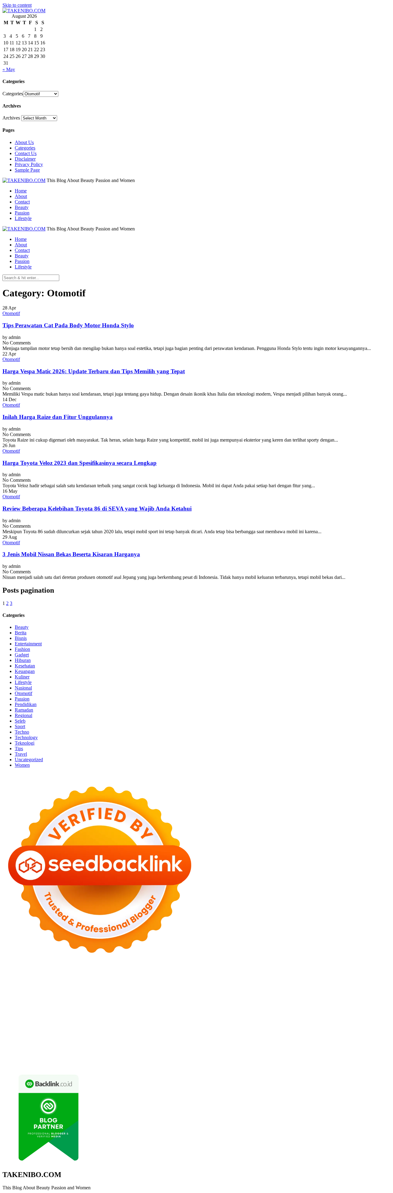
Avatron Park (352, 980)
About (21, 196)
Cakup (358, 1047)
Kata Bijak (371, 986)
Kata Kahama (92, 986)
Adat (25, 1047)
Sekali (43, 1058)
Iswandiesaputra (246, 1030)
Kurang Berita (295, 1036)
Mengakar (40, 1052)
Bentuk (298, 1047)
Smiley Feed (177, 1002)
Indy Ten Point (242, 1013)
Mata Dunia (362, 1025)
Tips (19, 748)
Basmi (168, 1047)
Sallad (253, 997)
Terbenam (235, 1047)
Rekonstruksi (321, 997)
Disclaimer (25, 158)
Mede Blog (144, 1008)
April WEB (103, 991)
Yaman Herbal (157, 1019)
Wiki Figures (318, 975)
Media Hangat (16, 1063)
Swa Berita (259, 986)
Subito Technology (286, 975)
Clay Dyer (368, 1019)
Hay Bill (28, 1025)
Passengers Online (231, 980)
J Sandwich (99, 1025)
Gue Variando (63, 1019)
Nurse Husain (60, 997)
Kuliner (22, 676)
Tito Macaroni (225, 1025)
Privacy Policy (29, 164)
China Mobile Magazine (25, 1002)
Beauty (22, 207)
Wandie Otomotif (74, 1036)
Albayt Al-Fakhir (300, 980)
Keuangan (25, 671)
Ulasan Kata (203, 1052)
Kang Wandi (44, 1036)
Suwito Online (149, 1030)
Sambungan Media (111, 1058)
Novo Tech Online (157, 997)
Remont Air (49, 1025)
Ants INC (202, 980)
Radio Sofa (202, 1030)
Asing (133, 1047)
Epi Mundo (67, 986)
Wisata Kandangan (164, 1036)
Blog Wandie (196, 1036)
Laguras (83, 1002)
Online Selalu (139, 1041)
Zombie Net (126, 997)
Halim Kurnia (227, 1041)
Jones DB (284, 1025)
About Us (24, 142)
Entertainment (28, 643)
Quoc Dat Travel (266, 980)
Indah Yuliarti (277, 1041)
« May (8, 69)
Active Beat (183, 1019)
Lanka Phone (151, 975)
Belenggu (268, 1047)
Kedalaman (325, 1052)
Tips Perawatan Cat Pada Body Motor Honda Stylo (68, 325)
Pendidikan (26, 704)
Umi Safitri (252, 1041)
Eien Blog (236, 997)
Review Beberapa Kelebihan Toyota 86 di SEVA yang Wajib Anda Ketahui (97, 508)
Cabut (329, 1047)
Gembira (364, 1052)
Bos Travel (339, 1025)
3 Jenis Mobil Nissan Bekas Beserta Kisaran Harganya (71, 554)
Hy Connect (294, 991)
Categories (12, 93)
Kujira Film (29, 1008)
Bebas (252, 1047)
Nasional (23, 687)
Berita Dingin (201, 1058)
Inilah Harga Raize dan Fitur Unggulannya (57, 417)
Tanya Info (371, 1058)
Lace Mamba (221, 975)
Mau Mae (54, 1030)
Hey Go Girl (195, 975)
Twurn (48, 986)
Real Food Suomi (89, 1013)
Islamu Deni (210, 986)
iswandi (221, 1030)
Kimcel (130, 975)
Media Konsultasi (342, 1058)
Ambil (68, 1047)
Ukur (184, 1052)
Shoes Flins (254, 1008)
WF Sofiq (269, 997)
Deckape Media (239, 1019)
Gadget (22, 654)
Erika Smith (228, 1002)
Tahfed (72, 1030)
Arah (145, 1047)
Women (22, 765)
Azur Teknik (54, 975)
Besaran (305, 1052)
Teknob (382, 1025)
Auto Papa (327, 980)
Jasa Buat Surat (358, 991)
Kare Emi (71, 1008)
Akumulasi (85, 1047)
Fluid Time (195, 1008)
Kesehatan (25, 665)
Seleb (20, 721)
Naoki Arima (74, 1025)
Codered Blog (169, 1008)
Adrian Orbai (203, 1002)
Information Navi (257, 1025)
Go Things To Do (193, 1025)
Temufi (9, 1008)
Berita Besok (15, 1041)
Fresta (85, 991)
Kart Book (114, 1002)
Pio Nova (232, 1008)
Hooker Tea (369, 1002)
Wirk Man (90, 1030)
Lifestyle (23, 218)
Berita (20, 632)
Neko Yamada (345, 975)
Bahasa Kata (43, 1063)
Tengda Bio (345, 1002)
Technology (26, 737)
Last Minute (158, 1013)
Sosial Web (40, 1041)
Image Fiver (110, 975)
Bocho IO (347, 1019)
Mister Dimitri (294, 997)
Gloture (133, 1002)
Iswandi (308, 1030)
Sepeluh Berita (309, 1058)
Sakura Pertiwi (198, 1041)
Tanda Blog (282, 1058)
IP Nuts (348, 1013)
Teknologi (24, 743)
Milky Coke (14, 1019)
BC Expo (363, 1008)
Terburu (314, 1047)
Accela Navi (104, 980)
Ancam (104, 1047)
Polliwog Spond (251, 975)
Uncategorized (29, 759)
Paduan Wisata (168, 1041)
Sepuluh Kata (173, 1058)
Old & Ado (38, 1019)
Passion (22, 212)
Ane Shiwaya (95, 1008)
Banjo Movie (323, 1019)
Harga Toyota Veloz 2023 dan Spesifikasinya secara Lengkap (79, 463)
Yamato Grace (183, 986)
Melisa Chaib (307, 986)
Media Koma (377, 1036)
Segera (28, 1058)
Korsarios (135, 1013)
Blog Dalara (29, 986)
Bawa (218, 1047)
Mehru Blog (235, 986)
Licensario (217, 1013)
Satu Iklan (89, 1041)
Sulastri (82, 997)
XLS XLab (131, 1019)
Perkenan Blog (229, 1058)
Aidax (275, 991)
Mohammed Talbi (283, 1008)
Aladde (146, 991)
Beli (208, 1047)
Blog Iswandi (106, 1036)
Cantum (343, 1047)
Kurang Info (268, 1036)
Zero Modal (56, 980)
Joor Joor (311, 1008)
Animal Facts (91, 1019)
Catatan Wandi (16, 1036)
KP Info (260, 991)
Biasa (284, 1047)
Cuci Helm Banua (334, 1030)
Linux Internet (125, 1025)
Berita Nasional (325, 1036)
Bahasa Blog (257, 1058)
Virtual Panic (33, 997)
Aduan (372, 1047)
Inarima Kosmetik (188, 1013)
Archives (11, 117)
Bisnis (21, 638)
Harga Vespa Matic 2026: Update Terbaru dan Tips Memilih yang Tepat (93, 371)
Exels (97, 1002)
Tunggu (170, 1052)
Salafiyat (115, 986)
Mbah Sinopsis (29, 991)
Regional (23, 715)
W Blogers (158, 986)
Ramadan (24, 709)
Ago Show (345, 997)
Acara (372, 1041)
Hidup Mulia (370, 997)
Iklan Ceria (136, 986)
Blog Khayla (132, 1036)
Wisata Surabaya (311, 1025)
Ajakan (9, 1052)
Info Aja (300, 1041)
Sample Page (27, 170)
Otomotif (11, 313)
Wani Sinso (127, 991)
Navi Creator (177, 1030)
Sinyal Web (352, 1036)
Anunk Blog (29, 975)
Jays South (67, 991)
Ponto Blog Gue (336, 1008)
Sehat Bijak (320, 1041)
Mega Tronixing (291, 1002)
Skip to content (17, 5)
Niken (128, 1030)
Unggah (142, 1052)
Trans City (12, 1030)
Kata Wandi (364, 1030)
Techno (22, 732)
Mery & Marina (209, 997)
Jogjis (50, 991)
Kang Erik (34, 1030)
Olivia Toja (282, 986)
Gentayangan (229, 1052)
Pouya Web (120, 1008)
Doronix (173, 975)
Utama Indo (240, 991)
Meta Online (347, 986)
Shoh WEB (102, 997)
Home (21, 190)
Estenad (315, 991)
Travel (21, 754)
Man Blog (111, 1030)
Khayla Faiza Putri (281, 1030)
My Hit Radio (184, 991)
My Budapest (269, 1019)
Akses (57, 1052)
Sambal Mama (214, 991)
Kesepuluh (81, 1058)
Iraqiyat (214, 1008)
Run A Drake (296, 1019)
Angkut (119, 1047)
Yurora (327, 986)
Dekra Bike (25, 1013)
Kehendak (60, 1058)
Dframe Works (132, 980)
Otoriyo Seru (369, 1013)
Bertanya (341, 1041)
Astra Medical (298, 1013)
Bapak (249, 1052)
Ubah (156, 1052)
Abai (36, 1047)
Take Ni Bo (80, 980)
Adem (23, 1052)
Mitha (8, 991)
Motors (9, 975)
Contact (22, 201)
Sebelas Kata (112, 1041)
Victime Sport (326, 1013)
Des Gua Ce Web (158, 1025)
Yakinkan (11, 1058)
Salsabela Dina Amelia (233, 1036)
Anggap (72, 1052)
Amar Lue (51, 1008)
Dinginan (266, 1052)
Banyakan (286, 1052)
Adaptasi (11, 1047)
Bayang (194, 1047)
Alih (56, 1047)
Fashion (22, 649)
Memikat (345, 1052)
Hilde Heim (159, 980)
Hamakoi (333, 991)
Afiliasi (358, 1041)
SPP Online (153, 1002)
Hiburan (23, 660)
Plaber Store (31, 980)
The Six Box (271, 1013)
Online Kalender (54, 1013)
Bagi (156, 1047)
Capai (127, 1052)
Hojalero (184, 997)
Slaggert (162, 991)
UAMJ (112, 1019)
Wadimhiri (182, 980)
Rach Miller (62, 1002)
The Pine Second (258, 1002)
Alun (46, 1047)
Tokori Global (209, 1019)
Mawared (116, 1013)
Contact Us (26, 153)
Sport (20, 726)
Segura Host (321, 1002)
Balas (180, 1047)
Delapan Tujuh (82, 975)
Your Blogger (65, 1041)
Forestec (10, 1025)
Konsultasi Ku (145, 1058)
